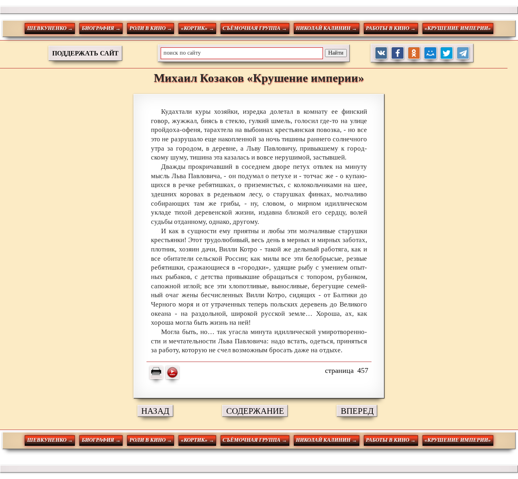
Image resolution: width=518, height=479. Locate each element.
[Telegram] (463, 53)
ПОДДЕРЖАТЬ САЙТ (85, 53)
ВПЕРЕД (357, 410)
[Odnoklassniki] (414, 53)
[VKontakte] (381, 53)
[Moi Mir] (430, 53)
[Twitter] (446, 53)
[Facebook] (397, 53)
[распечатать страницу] (156, 372)
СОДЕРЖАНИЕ (255, 410)
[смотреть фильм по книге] (172, 372)
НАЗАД (155, 410)
